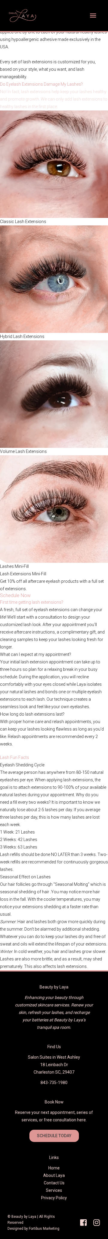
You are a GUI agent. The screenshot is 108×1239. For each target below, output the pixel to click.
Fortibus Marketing (44, 1228)
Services (54, 1190)
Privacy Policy (54, 1197)
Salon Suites (40, 1057)
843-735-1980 (54, 1082)
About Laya (54, 1175)
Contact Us (54, 1182)
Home (54, 1168)
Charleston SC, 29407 (54, 1072)
